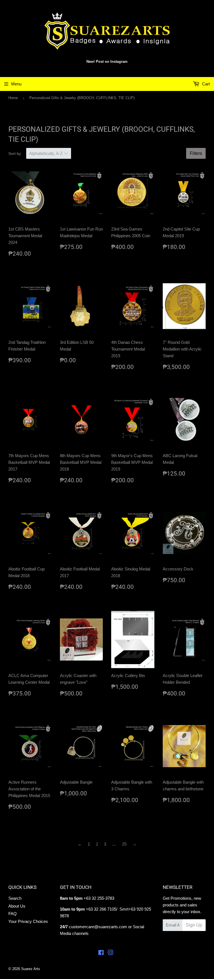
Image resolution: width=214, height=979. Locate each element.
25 (124, 844)
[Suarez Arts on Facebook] (101, 953)
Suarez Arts (30, 969)
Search (14, 898)
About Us (16, 906)
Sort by (14, 153)
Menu (16, 83)
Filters (196, 153)
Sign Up (194, 925)
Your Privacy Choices (28, 921)
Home (13, 98)
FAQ (12, 913)
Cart (205, 83)
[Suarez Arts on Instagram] (110, 953)
